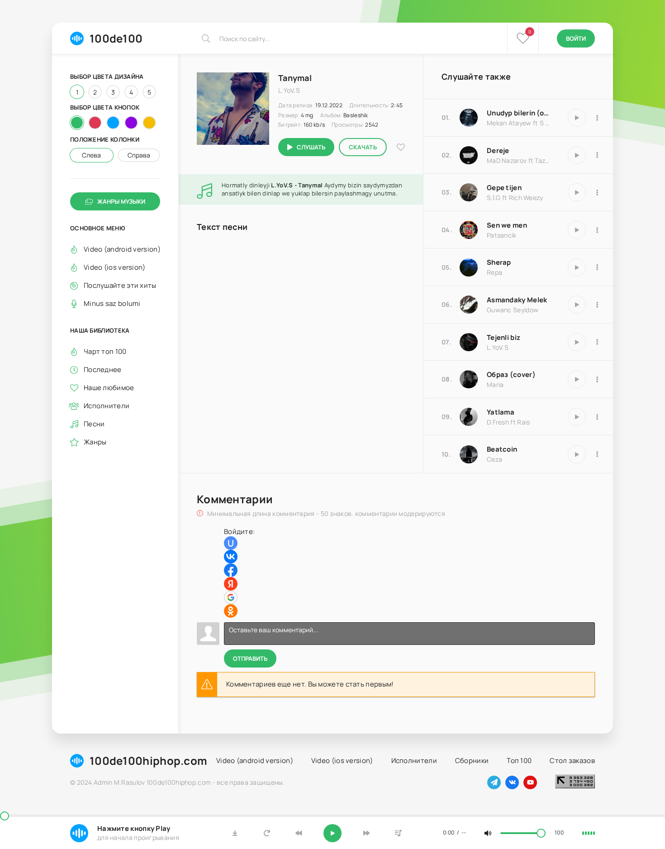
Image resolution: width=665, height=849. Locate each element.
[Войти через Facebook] (231, 570)
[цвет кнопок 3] (113, 122)
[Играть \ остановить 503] (577, 155)
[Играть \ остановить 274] (577, 454)
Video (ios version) (115, 267)
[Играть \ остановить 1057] (577, 230)
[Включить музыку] (332, 833)
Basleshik (355, 115)
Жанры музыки (121, 201)
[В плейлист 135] (597, 342)
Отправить (250, 658)
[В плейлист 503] (597, 155)
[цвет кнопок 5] (149, 122)
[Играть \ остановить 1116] (577, 118)
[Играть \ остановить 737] (577, 305)
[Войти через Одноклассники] (231, 611)
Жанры (95, 442)
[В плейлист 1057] (597, 230)
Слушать (311, 147)
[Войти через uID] (231, 543)
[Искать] (206, 38)
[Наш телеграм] (494, 782)
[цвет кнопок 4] (131, 122)
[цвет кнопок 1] (77, 122)
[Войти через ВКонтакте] (231, 556)
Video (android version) (122, 249)
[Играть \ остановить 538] (577, 417)
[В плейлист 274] (597, 454)
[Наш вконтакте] (512, 782)
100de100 (116, 38)
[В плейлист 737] (597, 304)
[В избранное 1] (401, 147)
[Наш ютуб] (530, 782)
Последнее (103, 369)
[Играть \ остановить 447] (577, 192)
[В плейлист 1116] (597, 117)
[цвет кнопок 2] (95, 122)
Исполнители (106, 405)
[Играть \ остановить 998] (577, 379)
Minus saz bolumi (112, 303)
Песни (94, 424)
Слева (91, 155)
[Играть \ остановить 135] (577, 342)
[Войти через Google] (231, 597)
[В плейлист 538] (597, 417)
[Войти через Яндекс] (231, 584)
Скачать (363, 147)
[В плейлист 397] (597, 267)
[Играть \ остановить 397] (577, 267)
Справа (139, 155)
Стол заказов (572, 760)
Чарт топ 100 (105, 351)
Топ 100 (519, 760)
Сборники (472, 760)
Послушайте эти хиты (120, 285)
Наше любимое (109, 387)
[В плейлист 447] (597, 192)
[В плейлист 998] (597, 379)
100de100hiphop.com (148, 760)
